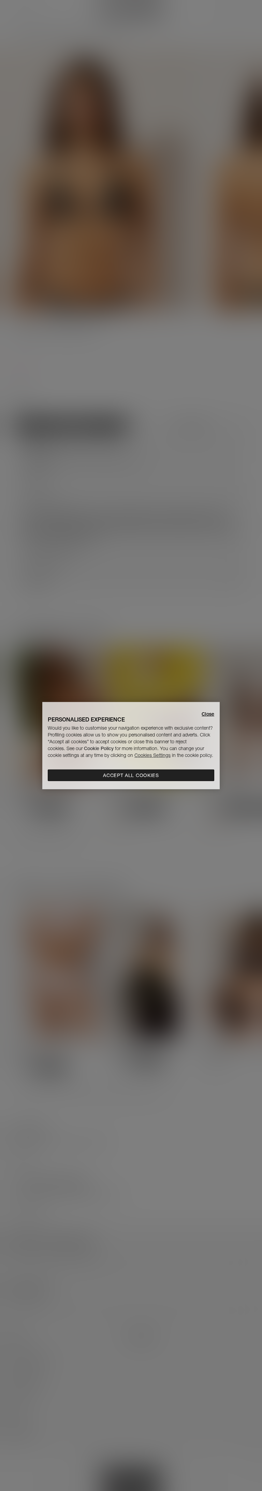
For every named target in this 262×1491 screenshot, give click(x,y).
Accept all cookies (131, 775)
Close (208, 713)
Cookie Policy (99, 748)
